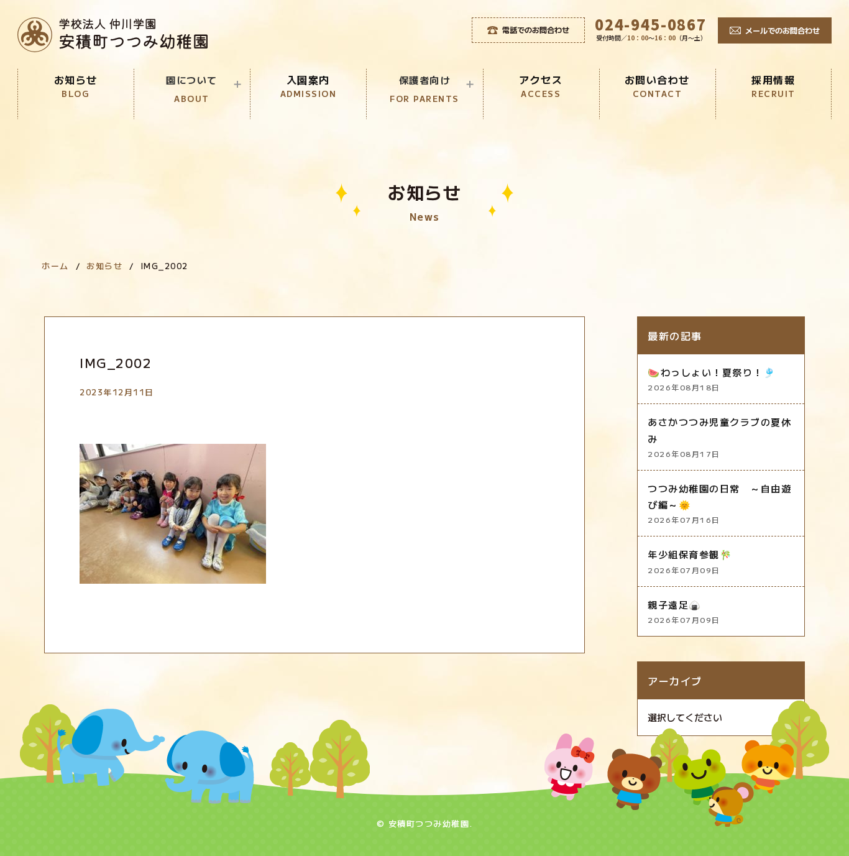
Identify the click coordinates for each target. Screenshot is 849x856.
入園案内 (308, 85)
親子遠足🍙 (684, 611)
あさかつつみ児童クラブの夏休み (719, 437)
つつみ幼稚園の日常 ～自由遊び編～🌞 (719, 503)
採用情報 (773, 85)
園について (192, 88)
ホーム (55, 266)
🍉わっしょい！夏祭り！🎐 (712, 379)
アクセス (540, 85)
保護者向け (424, 88)
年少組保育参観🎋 (690, 561)
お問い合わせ (657, 85)
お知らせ (76, 85)
